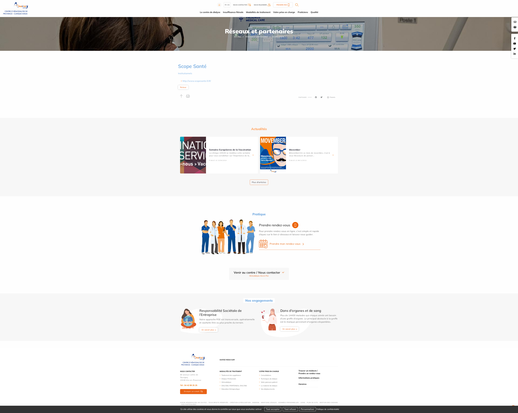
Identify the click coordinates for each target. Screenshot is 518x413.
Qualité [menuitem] (314, 12)
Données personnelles (288, 402)
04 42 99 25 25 (190, 385)
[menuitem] (238, 375)
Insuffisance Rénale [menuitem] (233, 12)
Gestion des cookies (329, 402)
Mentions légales (269, 402)
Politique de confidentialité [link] (327, 409)
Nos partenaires (188, 404)
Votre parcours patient (269, 382)
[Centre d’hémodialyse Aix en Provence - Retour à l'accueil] (15, 8)
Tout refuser (290, 409)
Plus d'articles (259, 182)
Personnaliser (307, 409)
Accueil (237, 37)
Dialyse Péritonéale (228, 379)
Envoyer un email (191, 391)
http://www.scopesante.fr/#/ (197, 81)
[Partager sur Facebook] (316, 97)
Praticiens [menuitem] (303, 12)
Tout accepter (273, 409)
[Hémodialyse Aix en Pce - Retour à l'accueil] (193, 359)
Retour (183, 87)
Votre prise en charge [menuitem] (284, 12)
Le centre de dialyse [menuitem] (210, 12)
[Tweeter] (321, 97)
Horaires (302, 384)
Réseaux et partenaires (257, 37)
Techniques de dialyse (269, 379)
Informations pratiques (309, 378)
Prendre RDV (281, 5)
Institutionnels (185, 73)
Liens (303, 402)
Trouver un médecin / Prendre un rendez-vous (309, 372)
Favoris (332, 97)
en (228, 5)
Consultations (266, 375)
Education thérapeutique (230, 389)
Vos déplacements (268, 389)
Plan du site (312, 402)
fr (226, 5)
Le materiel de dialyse (269, 386)
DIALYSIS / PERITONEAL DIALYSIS (234, 386)
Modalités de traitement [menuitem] (258, 12)
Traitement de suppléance (231, 375)
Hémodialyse (226, 382)
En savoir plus (208, 330)
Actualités (259, 129)
